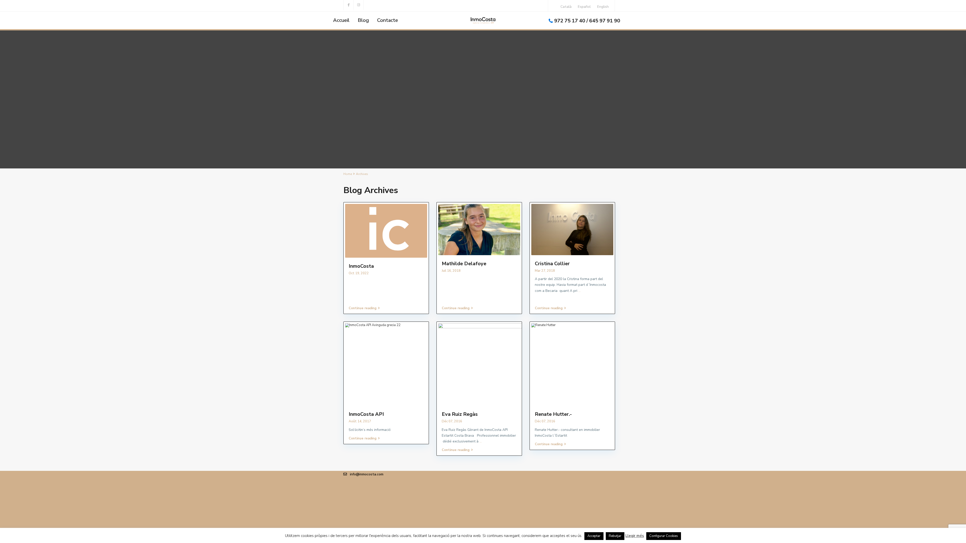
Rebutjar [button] (615, 536)
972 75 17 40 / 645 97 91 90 (587, 20)
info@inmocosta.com (366, 474)
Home (347, 174)
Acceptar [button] (593, 536)
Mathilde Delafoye (464, 263)
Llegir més (634, 535)
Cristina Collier (552, 263)
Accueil (341, 20)
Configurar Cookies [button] (663, 536)
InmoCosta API (366, 414)
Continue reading (363, 308)
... (579, 290)
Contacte (387, 20)
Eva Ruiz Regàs (460, 414)
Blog (363, 20)
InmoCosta (361, 266)
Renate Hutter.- (553, 414)
